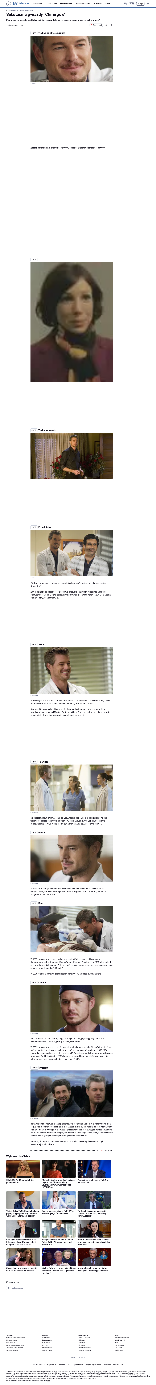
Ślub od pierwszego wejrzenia (15, 1345)
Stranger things (47, 1350)
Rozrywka (37, 4)
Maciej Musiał (119, 1350)
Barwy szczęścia (47, 1340)
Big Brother (81, 1345)
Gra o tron (45, 1345)
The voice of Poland (84, 1350)
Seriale (97, 4)
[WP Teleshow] (23, 4)
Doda (116, 1342)
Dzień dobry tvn (10, 1342)
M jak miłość (46, 1342)
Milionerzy (81, 1340)
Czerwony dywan (83, 4)
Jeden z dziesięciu (84, 1337)
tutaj (48, 1380)
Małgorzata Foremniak (122, 1337)
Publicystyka (66, 4)
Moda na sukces (47, 1347)
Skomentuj (97, 25)
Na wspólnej (46, 1337)
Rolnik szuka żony (11, 1340)
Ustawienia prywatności (113, 1365)
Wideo (108, 4)
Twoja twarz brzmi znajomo (14, 1347)
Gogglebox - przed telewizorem (15, 1337)
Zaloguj (140, 4)
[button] (131, 3)
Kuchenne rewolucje (84, 1347)
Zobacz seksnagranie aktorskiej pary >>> (86, 148)
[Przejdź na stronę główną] (8, 5)
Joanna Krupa (119, 1345)
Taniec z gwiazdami (12, 1350)
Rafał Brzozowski (120, 1340)
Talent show (51, 4)
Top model (81, 1342)
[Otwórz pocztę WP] (125, 4)
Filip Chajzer (118, 1347)
